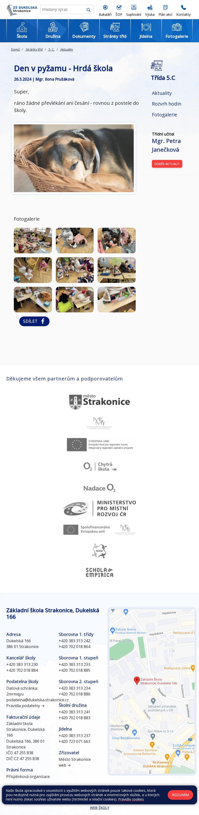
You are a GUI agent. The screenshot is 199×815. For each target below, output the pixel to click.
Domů (15, 49)
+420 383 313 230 (22, 664)
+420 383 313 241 (74, 712)
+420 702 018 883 (74, 717)
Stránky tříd (34, 49)
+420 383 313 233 (74, 664)
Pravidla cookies (131, 799)
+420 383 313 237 (74, 735)
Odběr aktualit (167, 164)
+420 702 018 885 (74, 670)
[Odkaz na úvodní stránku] (21, 9)
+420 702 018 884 (22, 670)
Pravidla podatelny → (25, 705)
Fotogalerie (164, 114)
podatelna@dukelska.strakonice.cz (37, 699)
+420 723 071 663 (74, 741)
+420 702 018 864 (74, 646)
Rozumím (180, 794)
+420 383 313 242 (74, 640)
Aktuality (66, 49)
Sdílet (31, 321)
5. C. (51, 49)
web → (65, 765)
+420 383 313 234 (74, 688)
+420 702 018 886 (74, 694)
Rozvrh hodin (166, 103)
